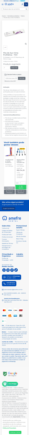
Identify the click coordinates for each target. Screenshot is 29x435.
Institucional (5, 228)
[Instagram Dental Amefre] (8, 270)
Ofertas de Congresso (19, 233)
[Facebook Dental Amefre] (12, 270)
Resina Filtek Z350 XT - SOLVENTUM (21, 161)
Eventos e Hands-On (21, 242)
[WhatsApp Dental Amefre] (4, 270)
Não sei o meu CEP (10, 81)
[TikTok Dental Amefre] (16, 270)
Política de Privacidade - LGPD (7, 259)
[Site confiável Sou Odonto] (10, 384)
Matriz (23, 16)
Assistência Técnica (7, 243)
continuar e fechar (15, 432)
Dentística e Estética (13, 16)
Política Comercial (7, 237)
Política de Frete (7, 234)
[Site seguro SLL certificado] (10, 374)
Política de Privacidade (9, 428)
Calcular (21, 78)
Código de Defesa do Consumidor (7, 231)
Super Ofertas (20, 230)
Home (4, 16)
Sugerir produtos (8, 208)
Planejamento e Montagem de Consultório (6, 247)
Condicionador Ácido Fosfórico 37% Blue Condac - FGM (9, 161)
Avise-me (14, 67)
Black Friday (19, 239)
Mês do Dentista (21, 236)
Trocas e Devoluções (5, 240)
